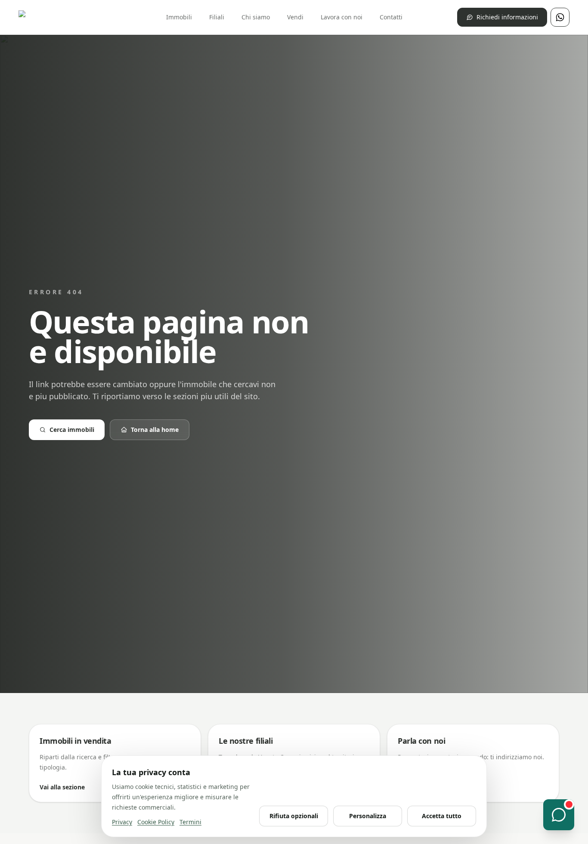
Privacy (122, 822)
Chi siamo (255, 17)
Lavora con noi (341, 17)
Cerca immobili (72, 429)
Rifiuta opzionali (293, 816)
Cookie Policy (155, 822)
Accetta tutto (441, 816)
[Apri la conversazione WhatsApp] (558, 814)
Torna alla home (155, 429)
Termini (190, 822)
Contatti (391, 17)
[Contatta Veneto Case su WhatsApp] (560, 17)
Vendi (295, 17)
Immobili (179, 17)
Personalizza (367, 816)
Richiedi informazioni (507, 17)
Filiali (216, 17)
